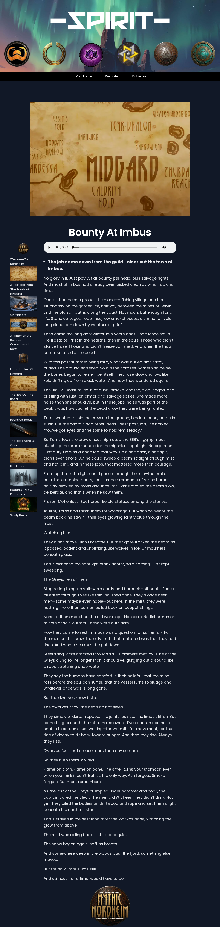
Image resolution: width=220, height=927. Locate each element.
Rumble (111, 76)
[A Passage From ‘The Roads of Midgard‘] (23, 274)
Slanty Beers (18, 515)
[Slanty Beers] (23, 505)
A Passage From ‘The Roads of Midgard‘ (21, 289)
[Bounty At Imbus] (23, 409)
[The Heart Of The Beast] (23, 384)
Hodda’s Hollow (21, 490)
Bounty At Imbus (110, 232)
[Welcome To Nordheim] (23, 249)
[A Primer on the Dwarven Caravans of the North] (23, 325)
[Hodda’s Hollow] (23, 478)
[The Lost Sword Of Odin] (23, 430)
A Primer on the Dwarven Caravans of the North (21, 342)
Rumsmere (18, 494)
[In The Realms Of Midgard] (23, 359)
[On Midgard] (23, 304)
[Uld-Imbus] (23, 456)
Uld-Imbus (17, 466)
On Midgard (18, 315)
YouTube (84, 76)
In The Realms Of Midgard (21, 371)
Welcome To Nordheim (19, 261)
